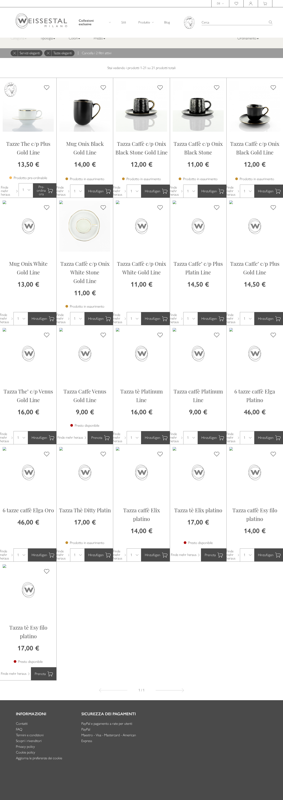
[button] (49, 38)
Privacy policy (25, 746)
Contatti (22, 723)
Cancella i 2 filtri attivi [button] (96, 53)
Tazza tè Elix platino (198, 511)
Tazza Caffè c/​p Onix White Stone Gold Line (84, 273)
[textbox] (237, 22)
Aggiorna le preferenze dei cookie (39, 758)
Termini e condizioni (30, 735)
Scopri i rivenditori (29, 741)
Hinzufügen (96, 191)
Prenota (96, 438)
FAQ (19, 729)
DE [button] (218, 3)
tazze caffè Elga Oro (28, 511)
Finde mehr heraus (5, 191)
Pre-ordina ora (41, 190)
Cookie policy (25, 752)
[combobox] (237, 22)
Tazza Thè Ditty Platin (85, 511)
